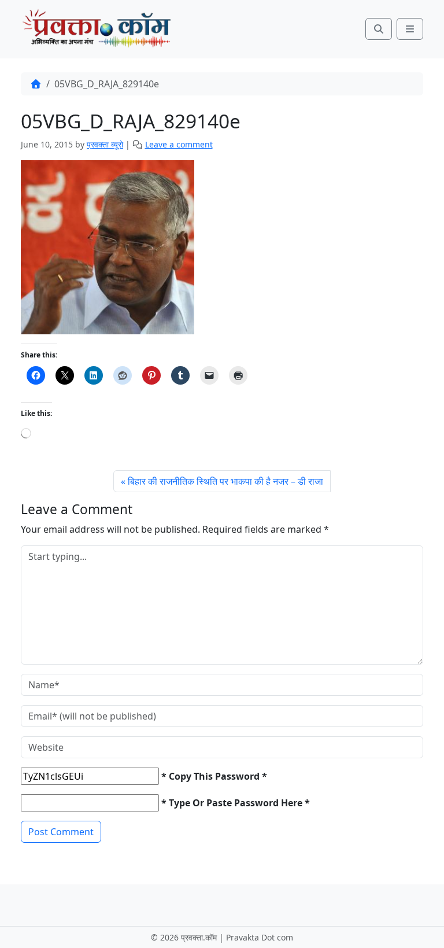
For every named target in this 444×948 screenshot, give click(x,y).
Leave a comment (179, 144)
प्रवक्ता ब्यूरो (105, 144)
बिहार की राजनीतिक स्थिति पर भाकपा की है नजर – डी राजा (225, 481)
